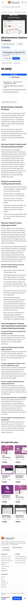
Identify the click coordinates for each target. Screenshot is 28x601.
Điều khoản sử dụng (20, 562)
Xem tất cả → (4, 570)
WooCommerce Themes (5, 563)
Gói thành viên (5, 583)
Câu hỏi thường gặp (20, 556)
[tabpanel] (14, 269)
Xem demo (6, 47)
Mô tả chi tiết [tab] (5, 102)
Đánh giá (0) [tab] (13, 102)
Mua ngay (14, 74)
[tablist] (9, 102)
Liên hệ (3, 576)
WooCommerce (17, 63)
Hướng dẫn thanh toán (21, 558)
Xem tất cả (3, 568)
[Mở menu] (2, 2)
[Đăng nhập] (25, 2)
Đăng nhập (8, 58)
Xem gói (17, 58)
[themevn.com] (14, 2)
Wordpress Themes (6, 556)
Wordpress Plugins (6, 558)
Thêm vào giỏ (15, 77)
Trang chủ (3, 12)
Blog (2, 578)
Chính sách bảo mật (20, 560)
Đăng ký (3, 581)
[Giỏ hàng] (22, 2)
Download (3, 585)
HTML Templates (5, 566)
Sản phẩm (10, 12)
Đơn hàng (3, 587)
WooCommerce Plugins (20, 12)
